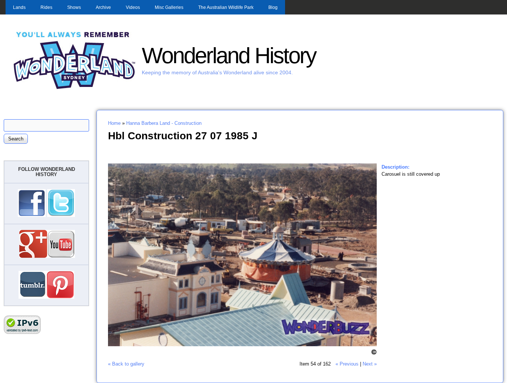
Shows (74, 7)
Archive (103, 7)
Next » (370, 364)
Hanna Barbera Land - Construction (164, 123)
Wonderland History (229, 55)
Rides (46, 7)
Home (114, 123)
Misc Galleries (169, 7)
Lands (19, 7)
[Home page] (74, 88)
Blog (273, 7)
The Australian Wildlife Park (226, 7)
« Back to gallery (126, 364)
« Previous (347, 364)
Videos (133, 7)
